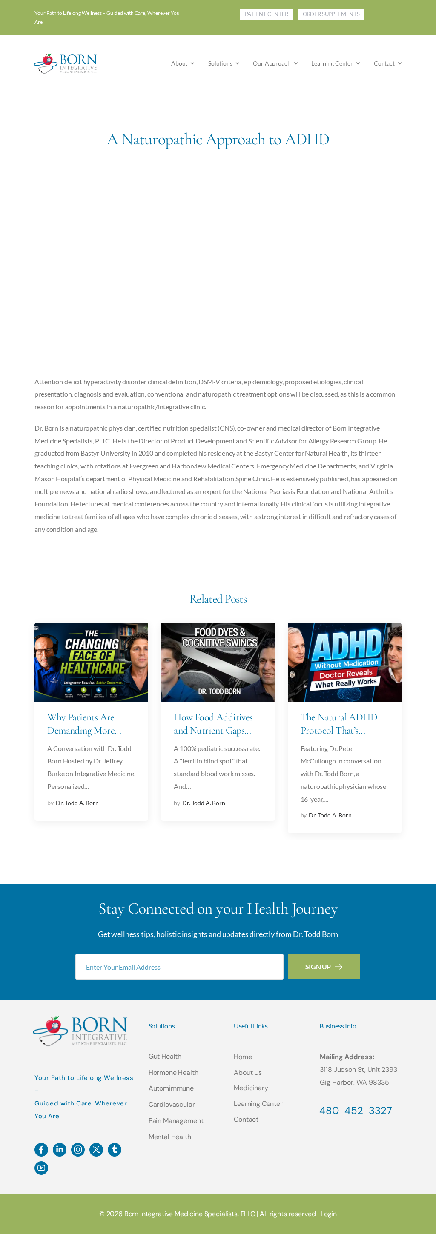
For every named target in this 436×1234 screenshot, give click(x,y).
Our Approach (271, 63)
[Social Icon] (41, 1150)
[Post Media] (91, 662)
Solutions (220, 63)
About (179, 63)
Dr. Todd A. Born (77, 802)
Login (329, 1213)
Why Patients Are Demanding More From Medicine (81, 730)
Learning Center (332, 63)
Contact (384, 63)
